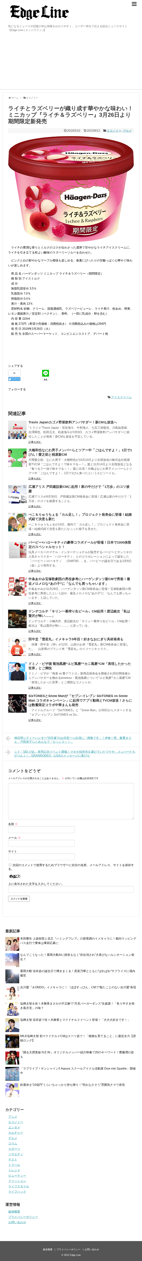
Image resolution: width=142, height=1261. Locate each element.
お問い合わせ (17, 1222)
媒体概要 (14, 1211)
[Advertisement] (71, 61)
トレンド (14, 1170)
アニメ (12, 1116)
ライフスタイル (18, 1186)
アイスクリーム (121, 397)
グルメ (127, 130)
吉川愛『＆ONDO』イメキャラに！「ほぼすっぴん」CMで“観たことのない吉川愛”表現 (78, 987)
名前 (13, 824)
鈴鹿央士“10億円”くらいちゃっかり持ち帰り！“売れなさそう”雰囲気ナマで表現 (72, 1084)
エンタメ (14, 1127)
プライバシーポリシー (23, 1217)
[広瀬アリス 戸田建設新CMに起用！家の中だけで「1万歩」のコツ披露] (17, 494)
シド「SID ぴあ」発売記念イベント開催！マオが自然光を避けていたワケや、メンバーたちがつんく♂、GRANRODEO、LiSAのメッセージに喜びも (74, 753)
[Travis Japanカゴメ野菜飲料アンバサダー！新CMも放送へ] (17, 430)
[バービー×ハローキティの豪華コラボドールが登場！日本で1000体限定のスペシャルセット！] (17, 550)
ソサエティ (15, 1154)
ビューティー (17, 1175)
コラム (12, 1143)
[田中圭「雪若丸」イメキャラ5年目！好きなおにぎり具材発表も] (17, 647)
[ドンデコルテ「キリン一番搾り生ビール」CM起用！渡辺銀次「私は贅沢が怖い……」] (17, 619)
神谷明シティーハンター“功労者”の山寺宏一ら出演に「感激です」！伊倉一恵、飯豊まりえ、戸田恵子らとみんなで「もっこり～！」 (72, 739)
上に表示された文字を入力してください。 (36, 883)
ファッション (17, 1181)
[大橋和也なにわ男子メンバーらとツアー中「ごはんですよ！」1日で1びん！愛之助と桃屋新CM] (17, 457)
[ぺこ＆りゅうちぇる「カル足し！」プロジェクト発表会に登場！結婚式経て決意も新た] (17, 522)
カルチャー (15, 1132)
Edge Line (75, 1255)
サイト (12, 851)
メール (14, 837)
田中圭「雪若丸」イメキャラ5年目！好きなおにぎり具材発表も (76, 639)
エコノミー (114, 130)
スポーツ (14, 1148)
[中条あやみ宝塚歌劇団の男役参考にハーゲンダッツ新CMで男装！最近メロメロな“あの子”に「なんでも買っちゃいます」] (17, 586)
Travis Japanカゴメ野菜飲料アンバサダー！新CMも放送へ (72, 422)
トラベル (14, 1164)
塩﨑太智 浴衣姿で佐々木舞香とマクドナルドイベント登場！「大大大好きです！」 (75, 1019)
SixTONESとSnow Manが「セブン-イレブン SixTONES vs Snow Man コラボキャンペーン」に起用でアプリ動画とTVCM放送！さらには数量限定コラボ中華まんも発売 (80, 700)
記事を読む (34, 442)
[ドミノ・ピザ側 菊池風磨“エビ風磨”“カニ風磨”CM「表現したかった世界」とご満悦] (17, 671)
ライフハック (17, 1191)
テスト (12, 1159)
